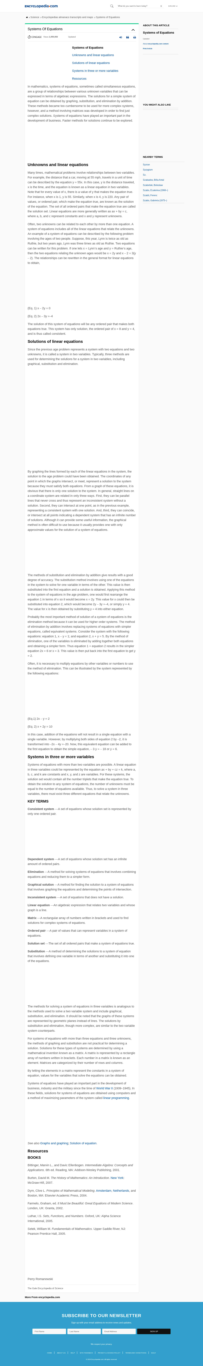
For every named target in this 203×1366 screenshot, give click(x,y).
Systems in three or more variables (95, 70)
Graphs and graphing (54, 1143)
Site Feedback (86, 1353)
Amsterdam (103, 1190)
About (155, 44)
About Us (61, 1353)
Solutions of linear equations (91, 63)
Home (49, 1353)
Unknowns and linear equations (93, 55)
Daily (153, 1353)
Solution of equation (83, 1143)
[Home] (41, 6)
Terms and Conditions (135, 1353)
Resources (79, 78)
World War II (104, 1088)
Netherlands (121, 1190)
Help (73, 1353)
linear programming (116, 1098)
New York (117, 1178)
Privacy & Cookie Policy (109, 1353)
